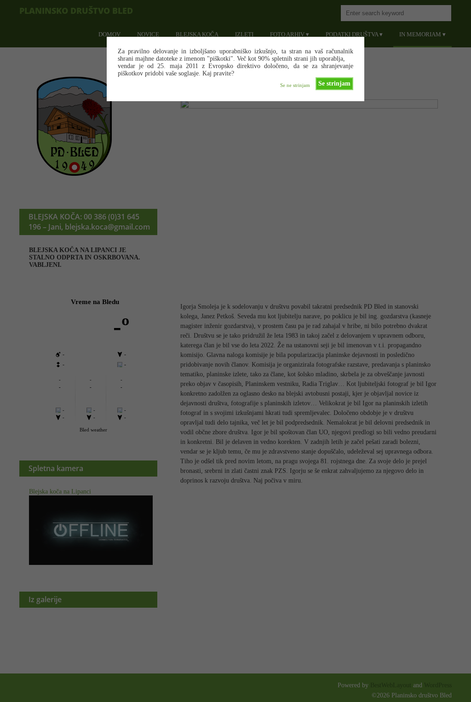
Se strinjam (334, 83)
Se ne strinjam (295, 85)
